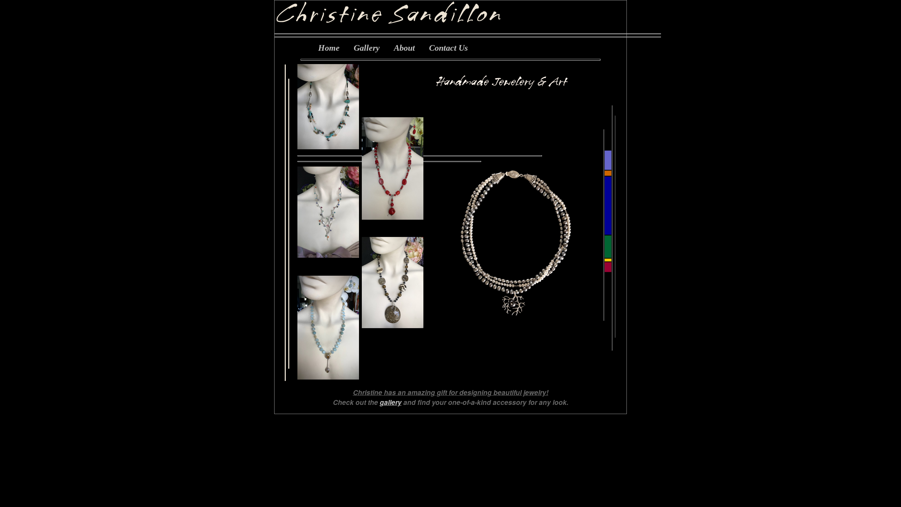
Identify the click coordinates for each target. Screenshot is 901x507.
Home (329, 47)
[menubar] (393, 48)
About (404, 47)
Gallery (367, 47)
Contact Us (448, 47)
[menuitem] (329, 48)
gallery (391, 402)
